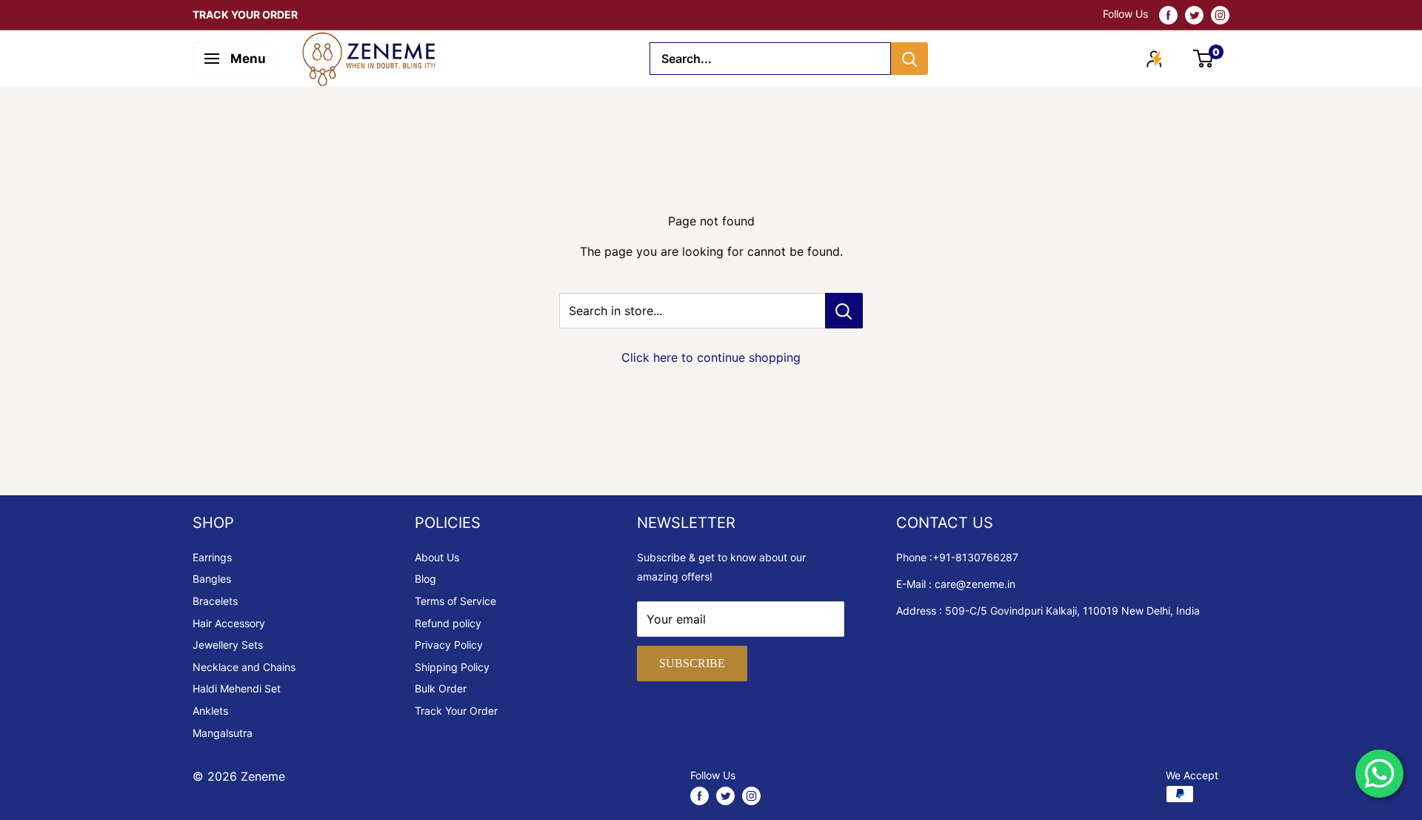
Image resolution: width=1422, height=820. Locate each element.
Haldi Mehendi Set (237, 688)
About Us (437, 557)
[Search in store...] (844, 310)
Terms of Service (455, 601)
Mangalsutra (223, 733)
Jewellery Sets (228, 644)
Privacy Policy (449, 644)
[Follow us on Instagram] (1220, 14)
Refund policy (448, 623)
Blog (425, 578)
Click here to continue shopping (711, 357)
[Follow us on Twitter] (1194, 14)
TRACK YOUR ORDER (245, 14)
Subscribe (692, 663)
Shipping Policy (452, 667)
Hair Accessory (229, 623)
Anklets (210, 710)
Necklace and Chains (244, 667)
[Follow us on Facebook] (1168, 14)
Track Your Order (456, 710)
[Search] (909, 58)
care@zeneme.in (975, 584)
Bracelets (215, 601)
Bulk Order (441, 688)
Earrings (212, 557)
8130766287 (986, 557)
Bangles (212, 578)
